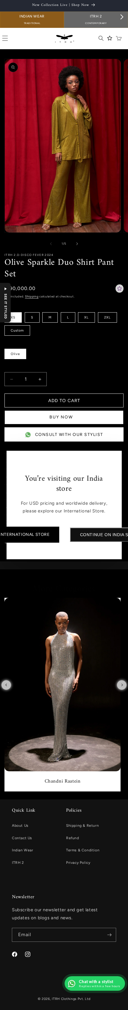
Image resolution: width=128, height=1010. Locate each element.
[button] (5, 302)
